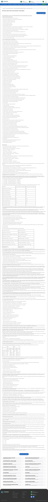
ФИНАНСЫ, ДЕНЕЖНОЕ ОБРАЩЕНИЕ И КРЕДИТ (20, 8)
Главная (4, 8)
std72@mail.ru (34, 494)
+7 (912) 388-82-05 (35, 492)
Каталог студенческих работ (9, 8)
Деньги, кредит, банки (29, 8)
